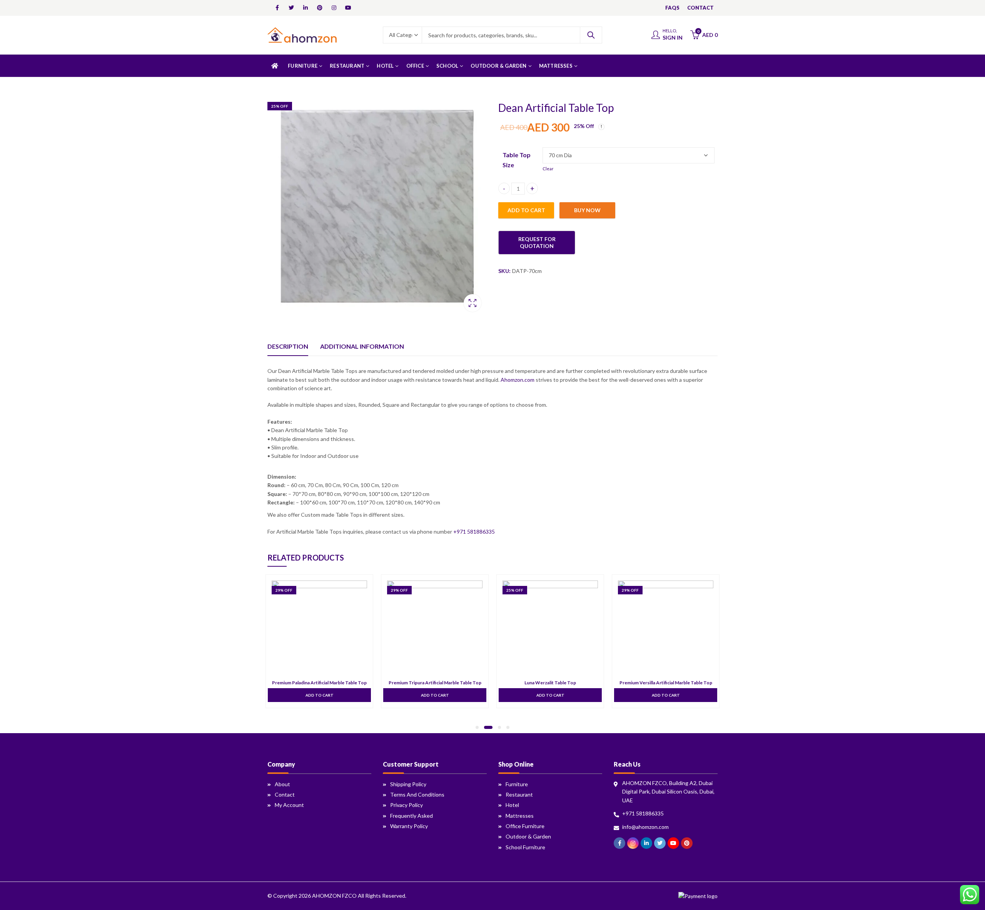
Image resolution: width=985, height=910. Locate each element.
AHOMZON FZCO (334, 895)
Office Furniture (525, 826)
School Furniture (525, 847)
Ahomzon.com (517, 379)
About (282, 784)
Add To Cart (320, 695)
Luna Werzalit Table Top (550, 682)
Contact (285, 794)
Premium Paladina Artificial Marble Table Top (319, 682)
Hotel (512, 805)
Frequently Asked (411, 815)
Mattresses (520, 815)
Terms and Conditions (417, 794)
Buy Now (587, 209)
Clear (548, 168)
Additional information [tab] (362, 346)
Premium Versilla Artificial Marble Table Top (665, 682)
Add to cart (526, 209)
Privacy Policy (406, 805)
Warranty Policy (409, 826)
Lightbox (472, 303)
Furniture (517, 784)
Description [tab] (287, 346)
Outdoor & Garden (528, 836)
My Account (289, 805)
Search (591, 35)
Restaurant (519, 794)
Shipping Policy (408, 784)
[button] (477, 727)
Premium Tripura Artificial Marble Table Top (435, 682)
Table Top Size (517, 159)
